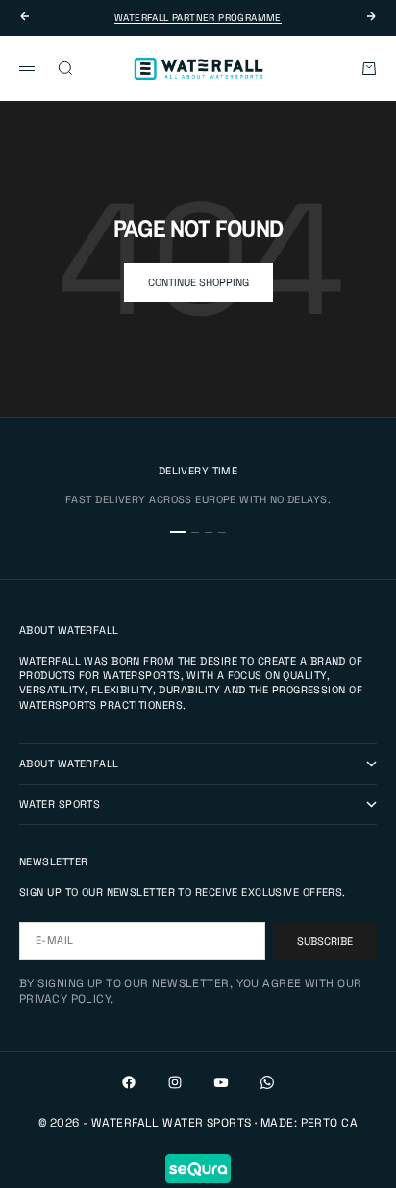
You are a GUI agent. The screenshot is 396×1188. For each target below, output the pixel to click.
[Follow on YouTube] (221, 1082)
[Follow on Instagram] (175, 1082)
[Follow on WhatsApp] (267, 1082)
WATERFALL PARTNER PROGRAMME (198, 18)
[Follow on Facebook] (128, 1082)
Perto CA (330, 1122)
